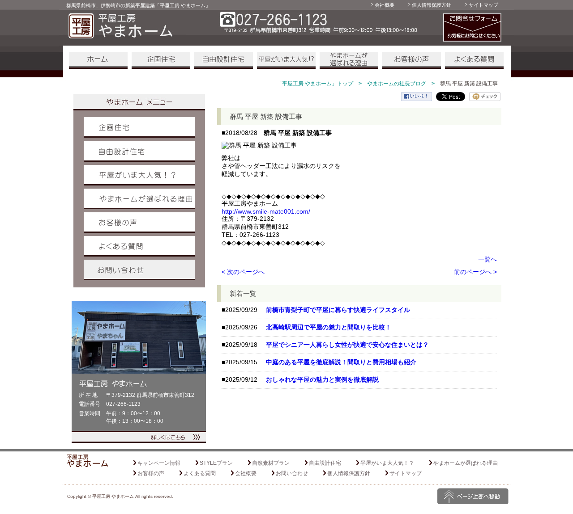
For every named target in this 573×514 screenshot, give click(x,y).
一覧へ (487, 259)
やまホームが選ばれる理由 (349, 60)
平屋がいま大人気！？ (286, 60)
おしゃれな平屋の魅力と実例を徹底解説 (322, 379)
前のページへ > (475, 271)
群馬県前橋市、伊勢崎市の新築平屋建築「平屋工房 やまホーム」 (138, 5)
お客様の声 (411, 60)
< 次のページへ (243, 271)
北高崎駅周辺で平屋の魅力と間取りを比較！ (328, 327)
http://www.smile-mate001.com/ (266, 211)
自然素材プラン (271, 463)
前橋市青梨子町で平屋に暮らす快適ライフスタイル (338, 309)
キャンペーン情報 (158, 463)
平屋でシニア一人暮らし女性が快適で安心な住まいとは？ (347, 344)
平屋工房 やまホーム (113, 496)
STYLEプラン (216, 463)
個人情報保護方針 (431, 5)
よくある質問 (474, 60)
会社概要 (384, 5)
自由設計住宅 (223, 60)
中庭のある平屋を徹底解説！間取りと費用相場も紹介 (341, 362)
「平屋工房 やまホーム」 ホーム (98, 60)
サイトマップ (483, 5)
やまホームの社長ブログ (396, 83)
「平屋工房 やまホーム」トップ (315, 83)
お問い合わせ (139, 270)
